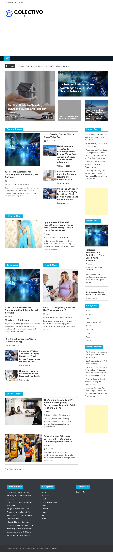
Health (88, 318)
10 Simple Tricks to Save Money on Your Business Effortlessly (29, 373)
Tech (94, 264)
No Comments (24, 184)
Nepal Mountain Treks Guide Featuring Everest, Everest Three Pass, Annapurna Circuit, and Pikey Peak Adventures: (96, 114)
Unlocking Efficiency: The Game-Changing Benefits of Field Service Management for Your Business (67, 194)
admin (10, 181)
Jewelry (88, 325)
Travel (88, 340)
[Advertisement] (56, 39)
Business (89, 314)
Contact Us (80, 492)
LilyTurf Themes (51, 548)
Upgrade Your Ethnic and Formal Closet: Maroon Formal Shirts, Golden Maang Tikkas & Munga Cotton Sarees (58, 226)
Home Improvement (93, 322)
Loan (88, 333)
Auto (88, 310)
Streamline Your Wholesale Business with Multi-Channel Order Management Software (58, 439)
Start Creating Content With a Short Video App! (69, 117)
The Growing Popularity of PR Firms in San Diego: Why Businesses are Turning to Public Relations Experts (60, 404)
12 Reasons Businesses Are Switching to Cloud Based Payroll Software (43, 66)
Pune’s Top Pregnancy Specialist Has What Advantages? (59, 309)
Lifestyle (89, 329)
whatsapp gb (19, 469)
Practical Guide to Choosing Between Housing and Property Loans (27, 109)
